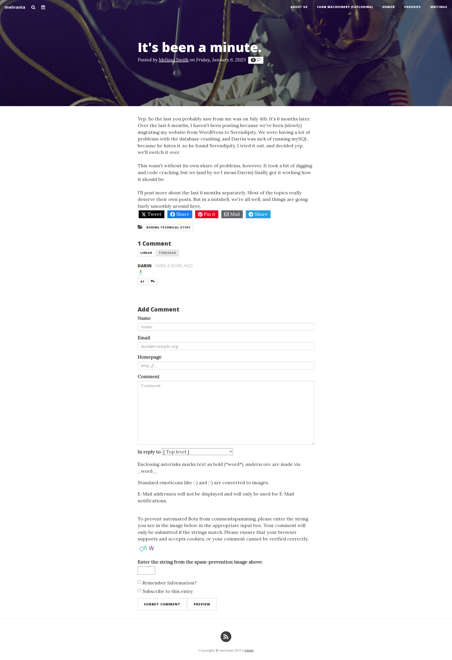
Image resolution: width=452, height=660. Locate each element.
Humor (388, 7)
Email (144, 337)
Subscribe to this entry (167, 591)
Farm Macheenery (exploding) (345, 7)
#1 (142, 282)
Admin (249, 650)
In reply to (149, 452)
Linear (146, 253)
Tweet (154, 214)
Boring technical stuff (168, 227)
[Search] (33, 6)
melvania (15, 7)
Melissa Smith (174, 60)
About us (299, 7)
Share (182, 214)
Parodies (412, 7)
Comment (149, 376)
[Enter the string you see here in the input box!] (152, 547)
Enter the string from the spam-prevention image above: (200, 562)
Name (144, 318)
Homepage (149, 357)
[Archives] (43, 6)
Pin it (209, 214)
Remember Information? (169, 583)
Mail (235, 214)
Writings (438, 7)
